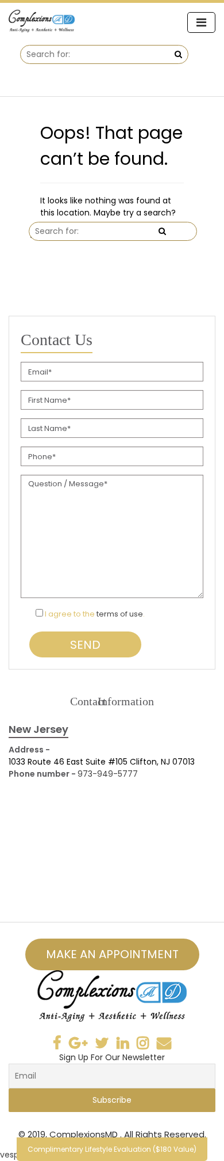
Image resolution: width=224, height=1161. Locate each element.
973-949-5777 (108, 774)
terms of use (119, 613)
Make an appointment (112, 954)
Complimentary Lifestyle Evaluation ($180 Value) (112, 1149)
